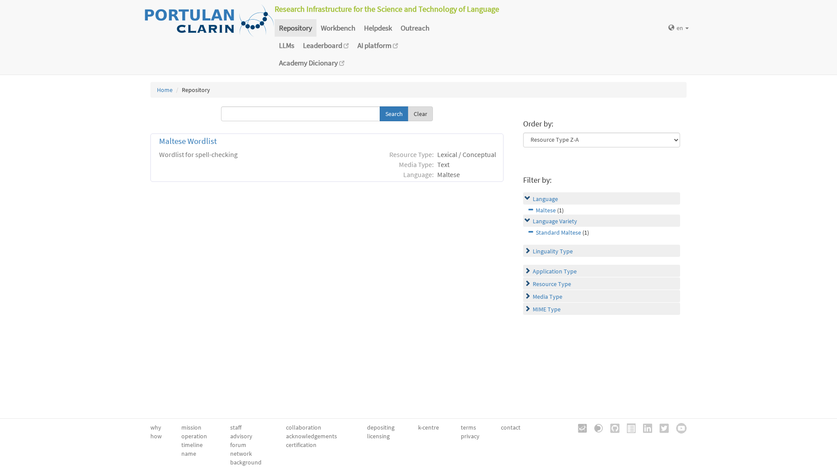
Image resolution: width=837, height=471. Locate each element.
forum (238, 445)
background (246, 462)
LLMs (286, 45)
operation (194, 436)
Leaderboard (323, 45)
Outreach (415, 28)
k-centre (428, 427)
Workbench (338, 28)
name (188, 453)
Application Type (555, 271)
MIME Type (547, 309)
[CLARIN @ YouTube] (678, 427)
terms (468, 427)
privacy (470, 436)
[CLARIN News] (628, 427)
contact (511, 427)
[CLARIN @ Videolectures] (595, 427)
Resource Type (552, 284)
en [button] (680, 28)
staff (236, 427)
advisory (241, 436)
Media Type (547, 296)
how (156, 436)
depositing (381, 427)
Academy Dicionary (309, 63)
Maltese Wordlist (188, 141)
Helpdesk (378, 28)
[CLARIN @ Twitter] (661, 427)
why (155, 427)
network (241, 453)
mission (191, 427)
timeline (192, 445)
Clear (420, 114)
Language (545, 199)
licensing (378, 436)
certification (301, 445)
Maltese (546, 210)
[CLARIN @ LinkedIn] (644, 427)
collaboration (303, 427)
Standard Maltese (558, 232)
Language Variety (555, 221)
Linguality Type (553, 251)
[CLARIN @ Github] (611, 427)
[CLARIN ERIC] (579, 427)
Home (165, 90)
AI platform (375, 45)
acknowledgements (311, 436)
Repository (295, 28)
